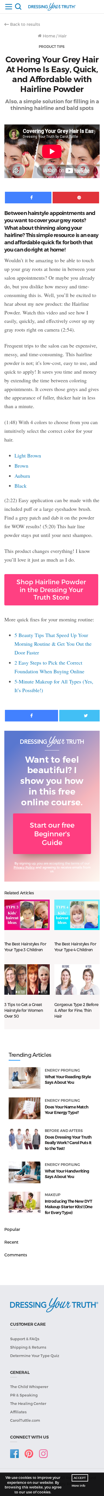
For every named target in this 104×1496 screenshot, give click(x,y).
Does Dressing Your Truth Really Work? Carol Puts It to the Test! (68, 1143)
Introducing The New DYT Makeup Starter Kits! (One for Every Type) (68, 1207)
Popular (12, 1229)
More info (78, 1485)
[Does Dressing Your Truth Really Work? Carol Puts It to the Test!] (24, 1138)
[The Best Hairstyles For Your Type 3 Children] (27, 915)
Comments (15, 1254)
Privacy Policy (24, 867)
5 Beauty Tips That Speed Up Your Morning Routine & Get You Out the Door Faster (53, 644)
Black (20, 485)
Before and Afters (64, 1130)
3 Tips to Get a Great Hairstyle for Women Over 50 (23, 1010)
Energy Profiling (62, 1070)
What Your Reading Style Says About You (68, 1079)
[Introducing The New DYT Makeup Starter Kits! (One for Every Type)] (24, 1202)
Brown (21, 465)
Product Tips (51, 46)
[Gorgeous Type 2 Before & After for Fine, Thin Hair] (77, 979)
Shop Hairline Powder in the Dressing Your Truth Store (51, 589)
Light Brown (27, 455)
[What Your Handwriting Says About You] (24, 1172)
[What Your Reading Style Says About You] (24, 1078)
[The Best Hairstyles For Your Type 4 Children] (77, 915)
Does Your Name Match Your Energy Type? (66, 1109)
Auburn (22, 475)
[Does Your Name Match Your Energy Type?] (24, 1108)
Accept (80, 1477)
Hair (62, 35)
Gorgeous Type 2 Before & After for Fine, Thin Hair (76, 1010)
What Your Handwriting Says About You (67, 1174)
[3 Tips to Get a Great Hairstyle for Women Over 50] (27, 979)
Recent (11, 1242)
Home (48, 35)
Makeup (52, 1195)
